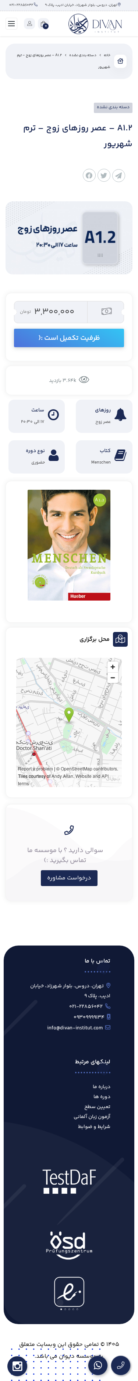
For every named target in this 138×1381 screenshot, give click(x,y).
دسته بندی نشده (82, 55)
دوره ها (101, 1097)
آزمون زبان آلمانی (92, 1117)
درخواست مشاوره (69, 878)
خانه (107, 55)
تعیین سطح (97, 1107)
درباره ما (101, 1087)
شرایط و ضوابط (94, 1127)
